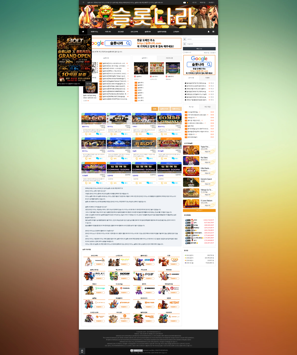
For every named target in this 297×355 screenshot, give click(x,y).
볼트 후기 (171, 76)
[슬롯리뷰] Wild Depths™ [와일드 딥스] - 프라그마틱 (113, 76)
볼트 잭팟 (190, 126)
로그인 (194, 2)
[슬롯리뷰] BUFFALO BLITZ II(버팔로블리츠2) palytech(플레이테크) (113, 96)
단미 (195, 222)
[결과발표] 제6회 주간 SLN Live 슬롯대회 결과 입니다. (197, 91)
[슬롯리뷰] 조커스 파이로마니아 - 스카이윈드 (113, 63)
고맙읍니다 (190, 134)
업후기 (139, 95)
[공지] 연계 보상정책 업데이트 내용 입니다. (197, 86)
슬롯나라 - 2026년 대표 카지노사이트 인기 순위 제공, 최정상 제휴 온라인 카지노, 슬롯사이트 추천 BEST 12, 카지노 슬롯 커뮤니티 (125, 2)
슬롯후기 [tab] (144, 58)
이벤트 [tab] (207, 78)
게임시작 (207, 151)
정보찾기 (211, 2)
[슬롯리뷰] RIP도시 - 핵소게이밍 (110, 71)
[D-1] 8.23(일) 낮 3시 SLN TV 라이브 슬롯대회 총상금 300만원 (198, 129)
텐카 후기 (155, 76)
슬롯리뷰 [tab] (106, 58)
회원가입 (202, 2)
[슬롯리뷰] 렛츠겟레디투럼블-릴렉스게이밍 (113, 84)
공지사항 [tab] (191, 78)
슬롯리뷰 (148, 31)
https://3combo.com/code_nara (169, 123)
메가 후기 (140, 98)
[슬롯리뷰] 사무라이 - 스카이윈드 (111, 68)
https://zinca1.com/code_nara (118, 123)
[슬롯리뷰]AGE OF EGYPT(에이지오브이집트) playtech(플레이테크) (114, 99)
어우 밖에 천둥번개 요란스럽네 (196, 115)
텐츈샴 (193, 230)
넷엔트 (203, 181)
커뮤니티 (108, 31)
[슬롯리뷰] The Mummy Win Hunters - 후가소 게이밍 (113, 94)
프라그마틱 (134, 31)
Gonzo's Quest (206, 179)
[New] (191, 150)
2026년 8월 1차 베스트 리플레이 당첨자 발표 (197, 89)
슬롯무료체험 (162, 31)
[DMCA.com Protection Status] (136, 350)
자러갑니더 (190, 117)
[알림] (208, 31)
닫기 (88, 83)
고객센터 (176, 31)
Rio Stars (204, 158)
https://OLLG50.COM (93, 172)
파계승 (196, 225)
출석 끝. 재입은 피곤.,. (193, 120)
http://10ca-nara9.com (93, 147)
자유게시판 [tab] (169, 58)
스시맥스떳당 (198, 238)
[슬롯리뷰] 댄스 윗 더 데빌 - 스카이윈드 (112, 66)
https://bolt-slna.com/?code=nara (93, 123)
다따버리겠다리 (198, 233)
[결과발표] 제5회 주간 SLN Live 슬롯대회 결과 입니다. (197, 97)
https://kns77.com (144, 147)
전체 (154, 109)
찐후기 (139, 90)
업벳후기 (139, 76)
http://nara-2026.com (118, 147)
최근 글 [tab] (191, 107)
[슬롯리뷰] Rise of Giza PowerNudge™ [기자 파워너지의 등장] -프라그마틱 (113, 78)
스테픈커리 (194, 235)
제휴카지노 (94, 31)
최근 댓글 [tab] (207, 107)
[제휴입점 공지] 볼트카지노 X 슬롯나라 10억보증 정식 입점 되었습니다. (197, 94)
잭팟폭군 (196, 228)
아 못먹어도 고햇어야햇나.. (195, 123)
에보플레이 (204, 170)
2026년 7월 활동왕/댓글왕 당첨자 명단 (197, 100)
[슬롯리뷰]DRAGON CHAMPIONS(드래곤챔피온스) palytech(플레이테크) (113, 91)
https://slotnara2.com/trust (119, 172)
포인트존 (121, 31)
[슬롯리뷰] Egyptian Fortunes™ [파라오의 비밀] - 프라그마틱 (113, 81)
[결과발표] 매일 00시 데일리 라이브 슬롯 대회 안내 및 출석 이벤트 (198, 131)
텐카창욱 (193, 243)
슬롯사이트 (164, 109)
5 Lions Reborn (206, 201)
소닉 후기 (140, 100)
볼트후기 (139, 85)
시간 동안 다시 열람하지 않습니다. (69, 83)
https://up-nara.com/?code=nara (144, 123)
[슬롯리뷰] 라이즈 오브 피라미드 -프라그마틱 (113, 73)
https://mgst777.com (169, 147)
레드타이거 (204, 160)
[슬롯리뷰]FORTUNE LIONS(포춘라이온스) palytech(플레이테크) (113, 89)
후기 (100, 134)
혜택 (89, 134)
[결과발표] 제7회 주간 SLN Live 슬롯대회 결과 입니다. (197, 83)
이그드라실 (204, 192)
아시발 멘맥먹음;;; (192, 112)
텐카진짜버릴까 (191, 137)
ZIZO (195, 220)
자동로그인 (187, 52)
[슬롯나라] (148, 16)
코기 (195, 240)
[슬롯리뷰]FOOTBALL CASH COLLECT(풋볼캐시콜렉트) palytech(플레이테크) (113, 86)
